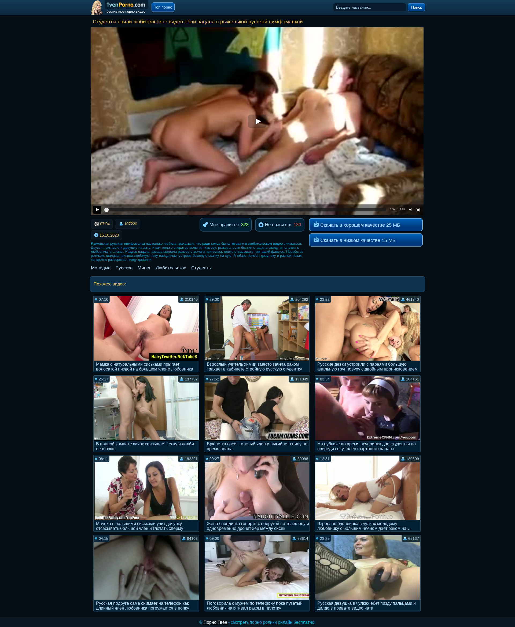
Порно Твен (215, 622)
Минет (144, 267)
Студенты (201, 267)
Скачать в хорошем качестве (359, 225)
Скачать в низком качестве (357, 240)
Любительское (171, 267)
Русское (124, 267)
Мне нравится (223, 224)
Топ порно (163, 7)
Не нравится (277, 224)
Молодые (101, 267)
